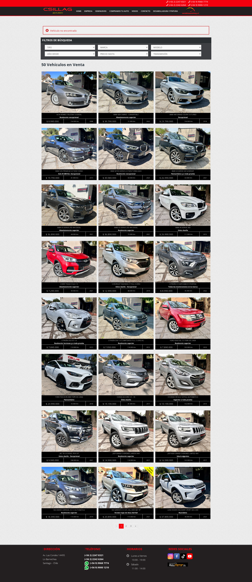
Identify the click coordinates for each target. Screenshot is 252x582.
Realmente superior (126, 230)
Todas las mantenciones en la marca (183, 287)
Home (78, 11)
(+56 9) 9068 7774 (99, 563)
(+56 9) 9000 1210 (99, 567)
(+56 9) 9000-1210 (199, 5)
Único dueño (126, 400)
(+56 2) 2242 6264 (93, 559)
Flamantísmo (69, 400)
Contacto (145, 11)
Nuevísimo (183, 513)
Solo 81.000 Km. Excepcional (69, 174)
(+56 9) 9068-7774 (199, 1)
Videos (135, 11)
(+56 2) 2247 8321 (93, 555)
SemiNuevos (100, 11)
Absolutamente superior (126, 117)
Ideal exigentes (183, 456)
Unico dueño (183, 230)
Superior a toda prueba (183, 400)
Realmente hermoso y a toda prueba (69, 343)
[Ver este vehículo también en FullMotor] (178, 564)
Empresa (88, 11)
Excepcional (183, 117)
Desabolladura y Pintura (165, 11)
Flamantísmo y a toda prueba (183, 174)
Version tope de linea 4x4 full (126, 513)
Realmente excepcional (69, 117)
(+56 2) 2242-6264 (177, 5)
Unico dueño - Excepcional (126, 287)
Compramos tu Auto (119, 11)
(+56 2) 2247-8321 (177, 1)
